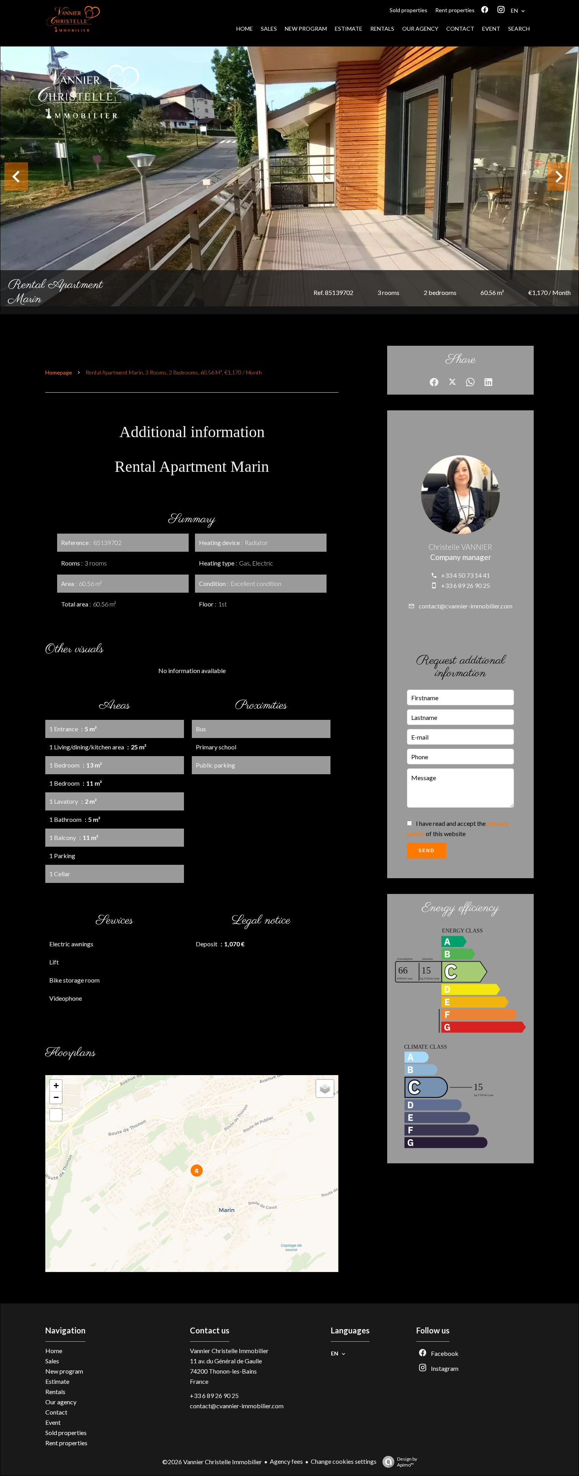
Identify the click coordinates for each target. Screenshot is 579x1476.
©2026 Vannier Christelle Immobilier (212, 1461)
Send (426, 850)
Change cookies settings (344, 1461)
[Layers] (325, 1088)
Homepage (58, 372)
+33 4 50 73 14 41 (465, 575)
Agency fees (286, 1461)
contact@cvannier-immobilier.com (465, 606)
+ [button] (56, 1085)
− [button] (56, 1097)
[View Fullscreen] (56, 1115)
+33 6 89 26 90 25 (465, 585)
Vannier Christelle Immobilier (229, 1350)
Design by (407, 1462)
